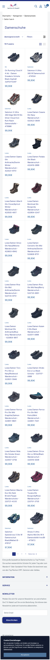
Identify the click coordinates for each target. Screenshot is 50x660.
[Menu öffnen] (3, 6)
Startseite (6, 16)
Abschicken (11, 620)
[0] (45, 6)
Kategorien (17, 16)
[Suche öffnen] (36, 6)
